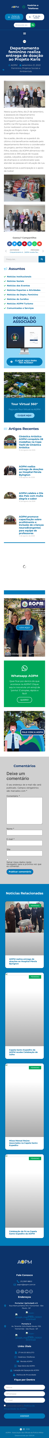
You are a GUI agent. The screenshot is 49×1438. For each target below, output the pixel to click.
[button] (24, 33)
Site (8, 849)
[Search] (33, 25)
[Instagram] (22, 1291)
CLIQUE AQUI (24, 415)
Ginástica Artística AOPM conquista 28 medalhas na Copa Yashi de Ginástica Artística (31, 442)
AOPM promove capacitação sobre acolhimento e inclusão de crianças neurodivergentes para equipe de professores (31, 525)
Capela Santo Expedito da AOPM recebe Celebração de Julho (23, 1052)
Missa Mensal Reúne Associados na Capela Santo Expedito (23, 1143)
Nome (10, 829)
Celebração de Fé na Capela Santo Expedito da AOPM (23, 1232)
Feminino (16, 68)
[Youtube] (26, 1291)
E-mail (11, 839)
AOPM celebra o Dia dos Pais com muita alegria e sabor (31, 496)
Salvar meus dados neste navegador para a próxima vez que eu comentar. (24, 864)
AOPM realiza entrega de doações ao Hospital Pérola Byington (31, 470)
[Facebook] (18, 1291)
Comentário (13, 796)
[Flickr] (31, 1291)
